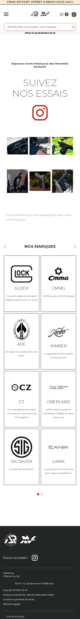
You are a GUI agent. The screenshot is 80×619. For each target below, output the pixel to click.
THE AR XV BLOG (15, 616)
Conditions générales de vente (18, 599)
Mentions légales (11, 604)
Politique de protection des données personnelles (28, 594)
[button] (6, 14)
